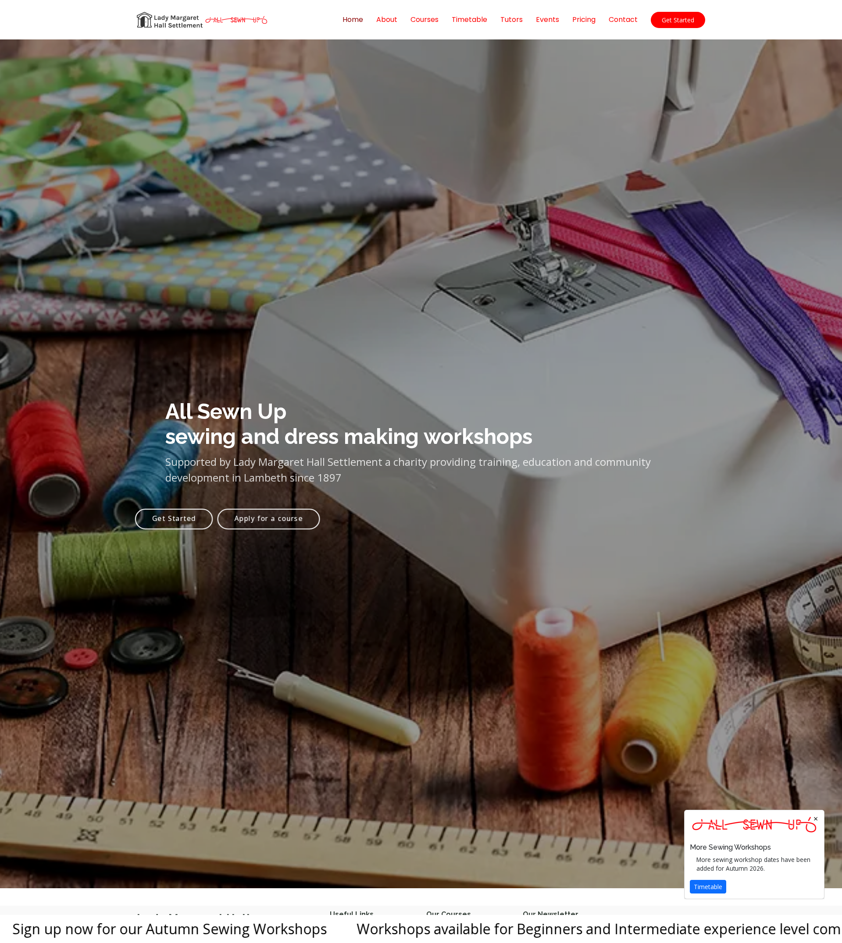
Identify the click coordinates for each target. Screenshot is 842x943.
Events (547, 19)
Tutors (511, 19)
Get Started (678, 20)
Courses (424, 19)
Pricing (584, 19)
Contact (623, 19)
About (386, 19)
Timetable (469, 19)
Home (353, 19)
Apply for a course (268, 518)
